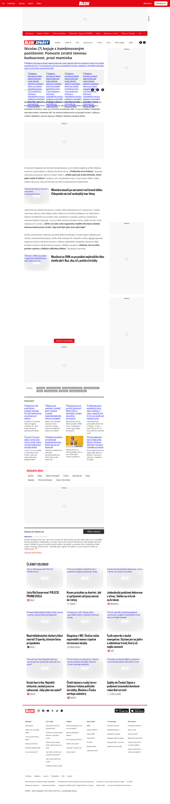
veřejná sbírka (50, 391)
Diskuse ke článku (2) (34, 531)
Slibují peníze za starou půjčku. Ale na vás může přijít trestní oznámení (74, 453)
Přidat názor (93, 531)
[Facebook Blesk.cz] (140, 42)
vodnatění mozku (91, 388)
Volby (39, 476)
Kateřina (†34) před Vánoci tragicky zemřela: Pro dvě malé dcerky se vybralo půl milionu (32, 426)
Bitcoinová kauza (45, 480)
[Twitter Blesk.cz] (144, 42)
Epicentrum (88, 42)
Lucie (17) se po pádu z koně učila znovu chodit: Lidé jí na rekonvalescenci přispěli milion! (32, 455)
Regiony (31, 480)
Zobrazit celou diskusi (32, 552)
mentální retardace (78, 391)
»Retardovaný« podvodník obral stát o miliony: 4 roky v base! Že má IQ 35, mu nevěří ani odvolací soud (95, 427)
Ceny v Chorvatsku (63, 480)
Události (68, 42)
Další (131, 42)
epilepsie (63, 391)
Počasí (99, 42)
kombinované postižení (72, 388)
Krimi (109, 42)
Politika (57, 42)
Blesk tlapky (119, 42)
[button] (121, 711)
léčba (40, 391)
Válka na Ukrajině (52, 476)
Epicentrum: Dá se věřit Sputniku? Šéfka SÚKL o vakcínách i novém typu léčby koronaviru (74, 426)
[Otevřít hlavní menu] (3, 3)
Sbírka (91, 238)
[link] (38, 711)
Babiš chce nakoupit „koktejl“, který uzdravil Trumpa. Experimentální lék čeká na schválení (53, 426)
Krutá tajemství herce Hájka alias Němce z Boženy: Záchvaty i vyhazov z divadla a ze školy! (95, 455)
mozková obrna (53, 388)
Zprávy (30, 476)
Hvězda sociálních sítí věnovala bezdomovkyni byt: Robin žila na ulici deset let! (53, 455)
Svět (77, 42)
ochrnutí (41, 388)
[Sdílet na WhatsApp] (101, 89)
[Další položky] (144, 33)
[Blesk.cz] (84, 3)
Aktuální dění (35, 470)
